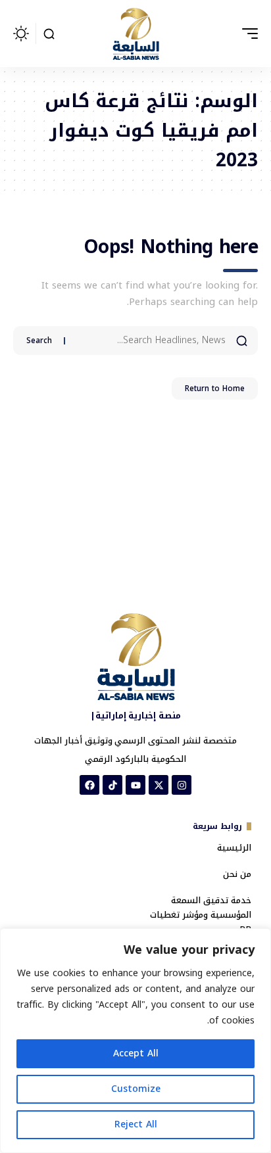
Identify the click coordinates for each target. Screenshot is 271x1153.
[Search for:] (150, 340)
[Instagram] (181, 785)
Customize (135, 1089)
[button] (246, 33)
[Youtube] (135, 785)
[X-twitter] (158, 785)
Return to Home (215, 388)
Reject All (135, 1124)
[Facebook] (89, 785)
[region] (135, 1040)
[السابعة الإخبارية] (135, 33)
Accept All (136, 1053)
